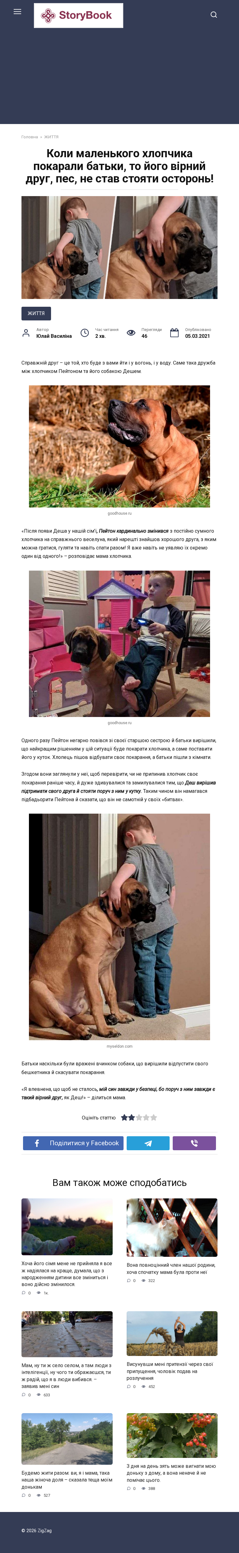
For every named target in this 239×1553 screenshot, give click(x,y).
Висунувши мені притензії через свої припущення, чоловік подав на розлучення (170, 1371)
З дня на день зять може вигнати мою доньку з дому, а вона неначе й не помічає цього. (171, 1473)
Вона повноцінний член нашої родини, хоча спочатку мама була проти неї (171, 1268)
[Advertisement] (119, 74)
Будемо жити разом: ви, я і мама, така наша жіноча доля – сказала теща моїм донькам (66, 1480)
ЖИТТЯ (36, 313)
